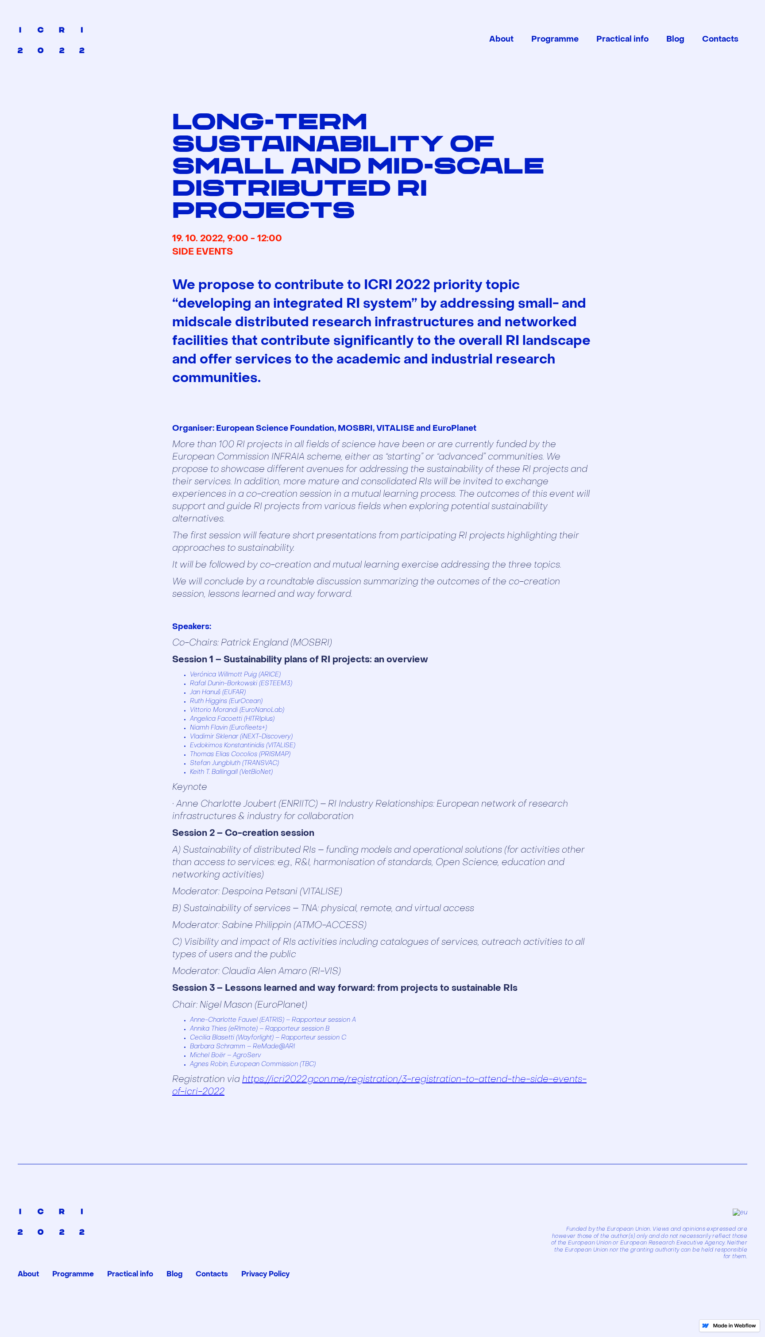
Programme (555, 39)
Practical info (622, 39)
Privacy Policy (265, 1274)
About (501, 39)
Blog (675, 39)
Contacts (720, 39)
